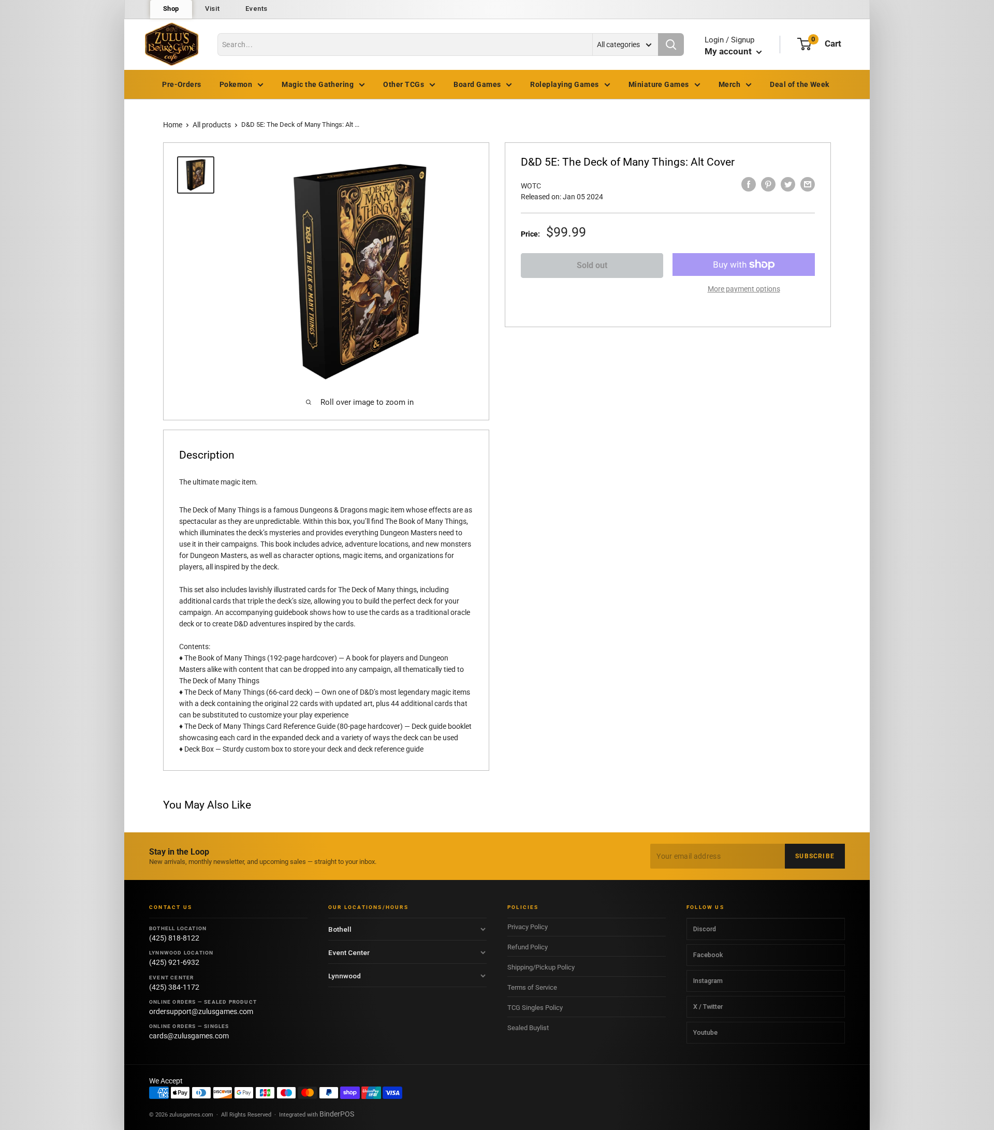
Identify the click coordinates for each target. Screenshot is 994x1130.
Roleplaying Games (564, 84)
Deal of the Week (799, 84)
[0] (804, 44)
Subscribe (815, 856)
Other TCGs (403, 84)
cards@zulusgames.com (189, 1036)
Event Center (349, 952)
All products (212, 125)
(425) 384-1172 (174, 987)
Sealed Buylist (528, 1028)
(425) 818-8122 (174, 938)
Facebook (708, 955)
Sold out (592, 265)
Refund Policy (527, 947)
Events (256, 8)
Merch (729, 84)
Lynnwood (344, 976)
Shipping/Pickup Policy (541, 967)
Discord (704, 929)
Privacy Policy (527, 927)
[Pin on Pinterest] (768, 184)
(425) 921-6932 (174, 962)
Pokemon (236, 84)
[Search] (671, 44)
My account (729, 51)
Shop (171, 8)
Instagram (708, 981)
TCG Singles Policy (535, 1007)
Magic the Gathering (318, 84)
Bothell (340, 929)
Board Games (477, 84)
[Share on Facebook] (748, 184)
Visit (212, 8)
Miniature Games (658, 84)
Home (172, 125)
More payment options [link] (744, 289)
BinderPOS (336, 1114)
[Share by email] (807, 184)
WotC (531, 186)
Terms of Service (532, 987)
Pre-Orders (181, 84)
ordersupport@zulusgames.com (201, 1011)
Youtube (705, 1032)
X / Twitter (708, 1006)
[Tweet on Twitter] (788, 184)
